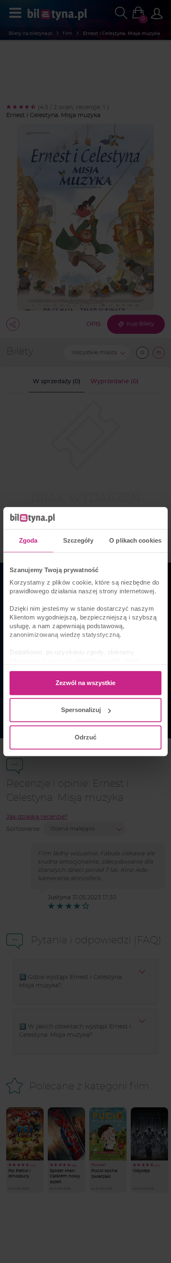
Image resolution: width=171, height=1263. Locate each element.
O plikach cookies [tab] (135, 540)
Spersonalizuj (81, 709)
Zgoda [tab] (28, 540)
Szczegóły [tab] (78, 540)
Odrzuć (85, 737)
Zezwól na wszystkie (85, 682)
